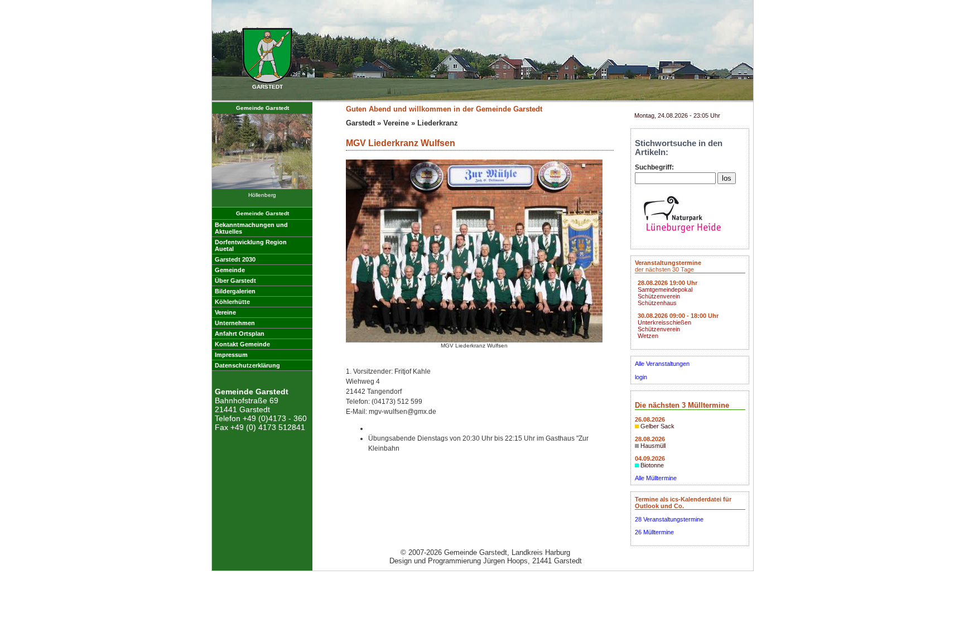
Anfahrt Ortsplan (239, 333)
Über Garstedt (235, 280)
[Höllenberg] (262, 187)
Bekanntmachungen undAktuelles (251, 228)
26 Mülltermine (654, 532)
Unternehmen (235, 323)
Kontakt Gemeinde (242, 344)
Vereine (225, 312)
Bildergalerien (235, 291)
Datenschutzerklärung (247, 365)
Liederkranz (437, 123)
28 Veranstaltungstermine (669, 519)
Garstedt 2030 (235, 259)
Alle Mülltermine (656, 478)
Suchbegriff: (654, 167)
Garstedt (360, 123)
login (641, 377)
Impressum (231, 354)
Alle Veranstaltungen (662, 363)
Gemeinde (230, 270)
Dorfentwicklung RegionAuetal (251, 245)
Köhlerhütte (232, 301)
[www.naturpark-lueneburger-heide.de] (682, 236)
